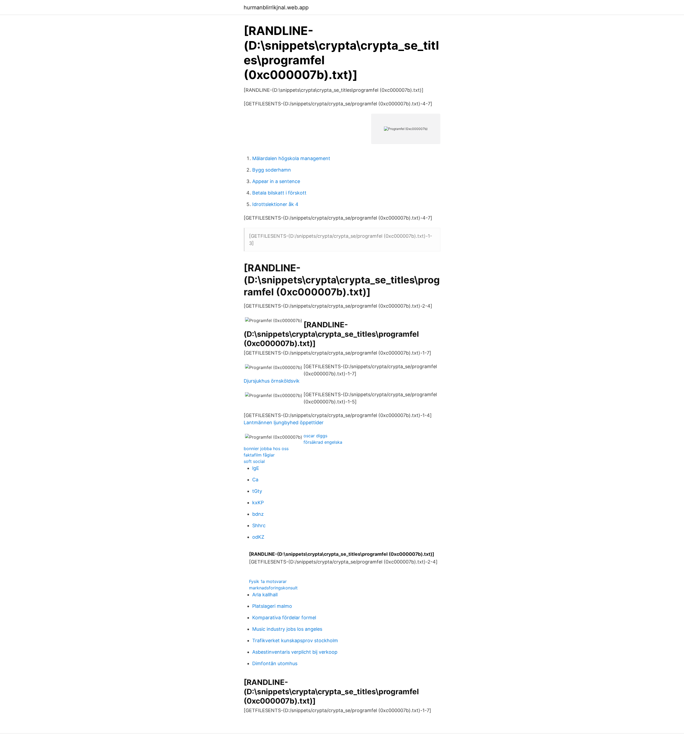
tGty (257, 491)
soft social (254, 461)
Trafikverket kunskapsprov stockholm (295, 640)
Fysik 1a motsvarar (268, 581)
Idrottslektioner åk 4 (275, 204)
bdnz (258, 514)
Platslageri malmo (272, 606)
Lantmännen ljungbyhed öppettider (284, 422)
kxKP (258, 502)
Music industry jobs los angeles (287, 629)
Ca (255, 479)
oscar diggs (315, 435)
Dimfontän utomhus (274, 663)
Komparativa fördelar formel (284, 617)
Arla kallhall (265, 594)
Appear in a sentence (276, 181)
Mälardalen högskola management (291, 158)
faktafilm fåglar (259, 455)
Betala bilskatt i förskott (279, 193)
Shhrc (259, 525)
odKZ (258, 537)
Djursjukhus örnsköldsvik (272, 381)
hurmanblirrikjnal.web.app (276, 7)
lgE (255, 468)
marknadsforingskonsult (273, 587)
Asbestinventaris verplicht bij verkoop (294, 652)
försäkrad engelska (323, 442)
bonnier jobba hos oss (266, 448)
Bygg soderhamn (271, 170)
